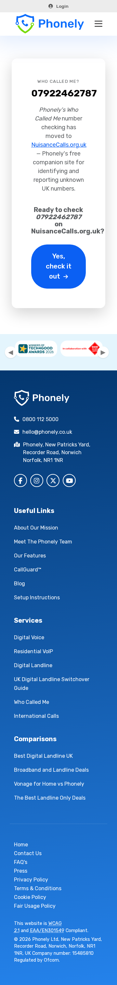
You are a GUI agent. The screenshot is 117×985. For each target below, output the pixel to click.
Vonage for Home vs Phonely (49, 784)
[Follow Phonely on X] (52, 480)
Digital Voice (29, 637)
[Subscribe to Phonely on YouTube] (69, 480)
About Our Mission (36, 528)
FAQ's (20, 862)
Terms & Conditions (37, 888)
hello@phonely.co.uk (47, 432)
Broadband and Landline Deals (51, 770)
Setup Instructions (37, 597)
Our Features (30, 556)
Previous (11, 352)
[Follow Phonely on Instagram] (36, 480)
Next (103, 352)
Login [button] (62, 6)
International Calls (36, 716)
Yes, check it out (59, 266)
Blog (19, 583)
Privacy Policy (31, 880)
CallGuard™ (27, 570)
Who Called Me (31, 702)
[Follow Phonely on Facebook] (20, 480)
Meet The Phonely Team (43, 542)
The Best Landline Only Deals (49, 798)
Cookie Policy (30, 897)
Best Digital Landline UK (43, 756)
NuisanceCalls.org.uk (58, 144)
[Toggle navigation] (98, 23)
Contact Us (28, 853)
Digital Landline (33, 665)
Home (21, 845)
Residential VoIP (33, 651)
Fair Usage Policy (35, 906)
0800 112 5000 (40, 419)
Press (20, 871)
